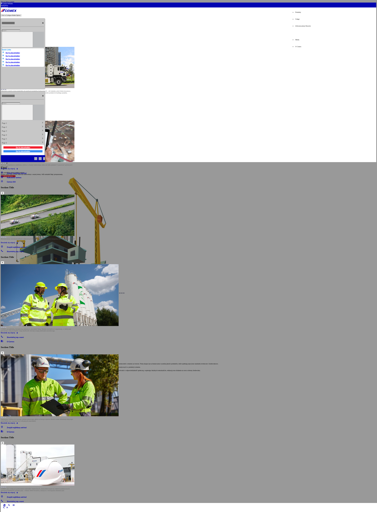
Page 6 (23, 142)
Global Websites (8, 3)
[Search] (17, 39)
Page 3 (23, 130)
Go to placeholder (13, 53)
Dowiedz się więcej (8, 169)
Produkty (298, 12)
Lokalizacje (4, 7)
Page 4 (23, 134)
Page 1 (23, 122)
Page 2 (23, 126)
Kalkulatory (4, 5)
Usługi (297, 19)
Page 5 (23, 138)
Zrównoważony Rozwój (303, 26)
